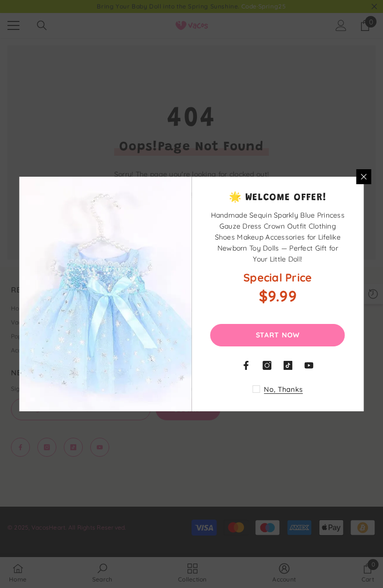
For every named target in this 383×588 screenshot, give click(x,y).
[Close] (364, 176)
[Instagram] (267, 365)
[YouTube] (309, 365)
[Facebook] (246, 365)
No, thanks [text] (283, 389)
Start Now (278, 334)
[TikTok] (288, 365)
